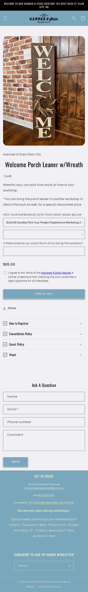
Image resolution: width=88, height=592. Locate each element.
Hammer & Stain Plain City (42, 582)
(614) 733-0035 (46, 495)
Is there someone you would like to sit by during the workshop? (43, 243)
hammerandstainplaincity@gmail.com (44, 488)
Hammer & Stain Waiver (56, 272)
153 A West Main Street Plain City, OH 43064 (51, 503)
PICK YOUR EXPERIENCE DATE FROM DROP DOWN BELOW (42, 214)
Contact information (50, 587)
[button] (5, 18)
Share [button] (12, 308)
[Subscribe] (69, 566)
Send (15, 461)
